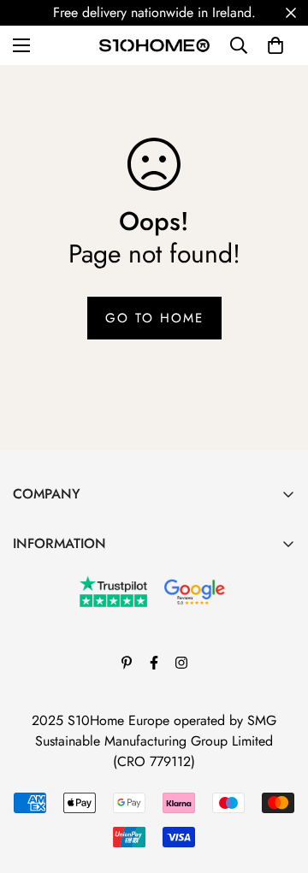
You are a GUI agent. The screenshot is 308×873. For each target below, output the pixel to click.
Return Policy (50, 605)
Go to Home (154, 318)
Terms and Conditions (74, 576)
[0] (275, 45)
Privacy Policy (53, 634)
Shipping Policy (58, 663)
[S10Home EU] (154, 45)
